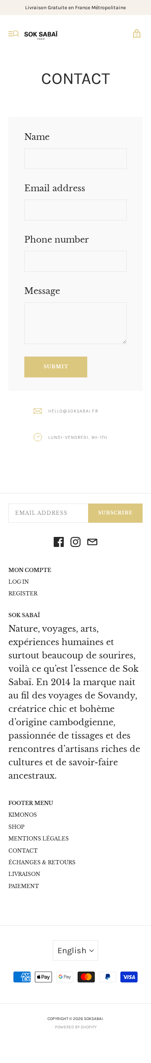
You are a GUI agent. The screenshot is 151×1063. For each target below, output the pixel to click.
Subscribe (115, 513)
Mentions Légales (38, 838)
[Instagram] (75, 544)
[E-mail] (92, 544)
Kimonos (22, 815)
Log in (18, 582)
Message (42, 291)
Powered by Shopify (75, 1027)
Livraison (24, 874)
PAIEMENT (23, 886)
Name (36, 137)
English (71, 950)
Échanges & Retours (42, 862)
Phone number (56, 240)
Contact (23, 851)
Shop (16, 827)
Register (22, 593)
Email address (54, 188)
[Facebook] (59, 544)
